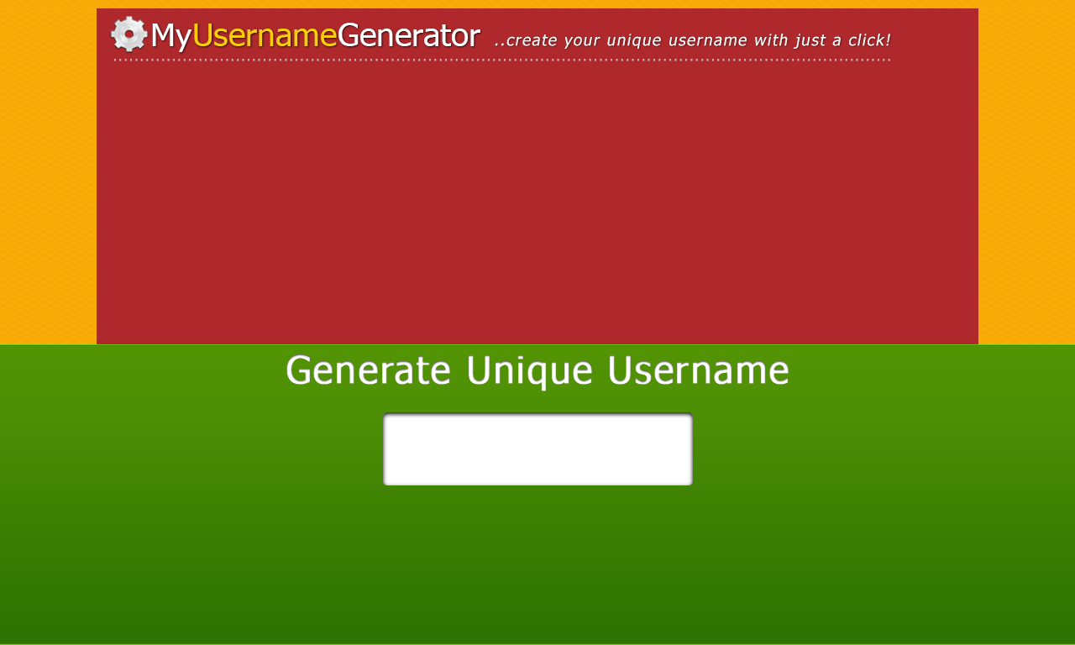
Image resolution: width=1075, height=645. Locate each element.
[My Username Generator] (537, 39)
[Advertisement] (252, 214)
